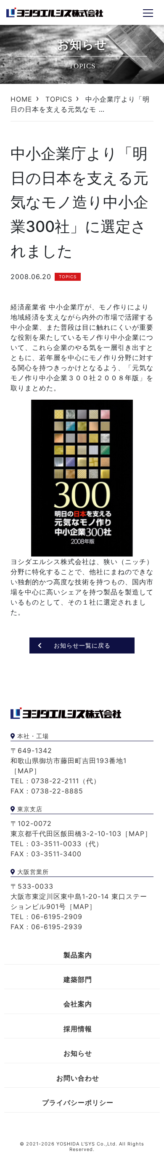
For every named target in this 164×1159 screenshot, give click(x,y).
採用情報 (77, 1029)
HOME (21, 99)
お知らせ (77, 1053)
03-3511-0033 (56, 843)
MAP (26, 770)
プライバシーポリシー (78, 1102)
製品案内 (77, 955)
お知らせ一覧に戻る (82, 645)
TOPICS (58, 99)
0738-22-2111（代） (66, 781)
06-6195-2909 (56, 916)
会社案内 (77, 1004)
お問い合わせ (77, 1078)
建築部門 (77, 979)
